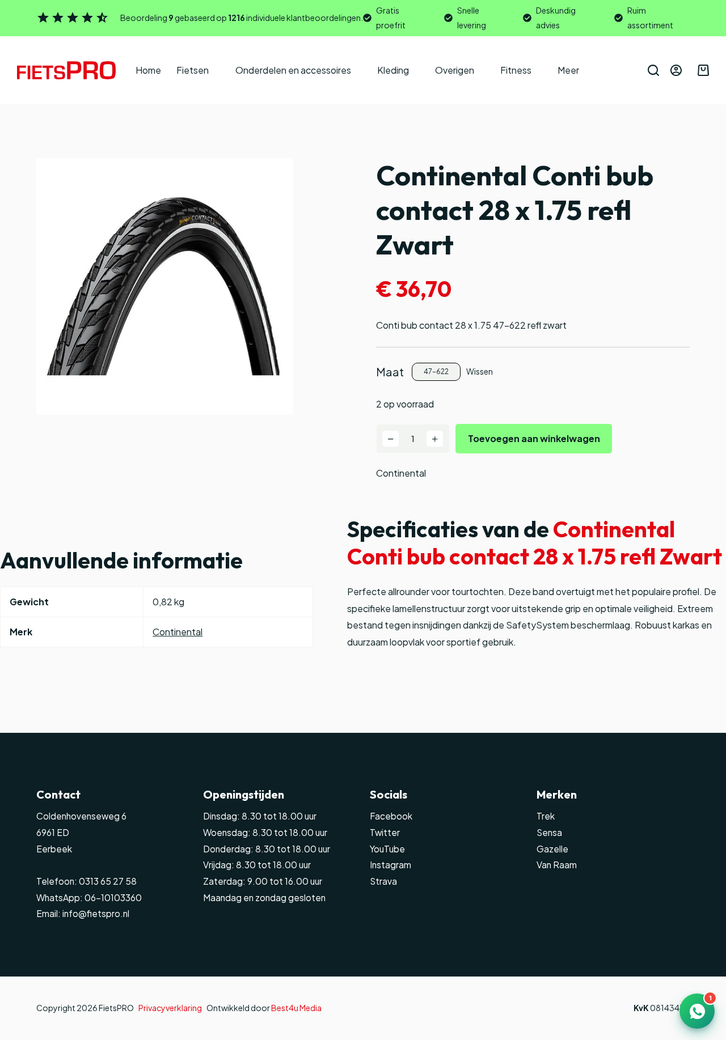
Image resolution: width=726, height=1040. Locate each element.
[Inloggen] (676, 70)
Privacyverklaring (170, 1008)
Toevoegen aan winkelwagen (534, 438)
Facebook (391, 815)
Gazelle (552, 848)
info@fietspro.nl (95, 913)
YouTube (387, 848)
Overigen (454, 70)
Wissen (479, 371)
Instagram (390, 864)
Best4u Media (296, 1008)
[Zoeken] (653, 70)
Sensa (549, 832)
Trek (546, 815)
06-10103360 (113, 897)
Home (148, 70)
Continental (401, 473)
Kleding (393, 70)
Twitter (385, 832)
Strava (383, 881)
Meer (568, 70)
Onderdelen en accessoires (293, 70)
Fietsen (192, 70)
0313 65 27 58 (107, 881)
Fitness (515, 70)
